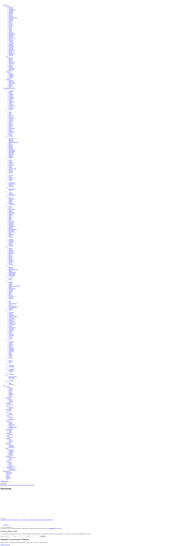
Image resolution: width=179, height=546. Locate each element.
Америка (8, 79)
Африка (8, 71)
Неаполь (11, 268)
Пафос (10, 284)
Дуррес (10, 400)
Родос (10, 304)
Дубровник (11, 457)
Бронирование (6, 471)
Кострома (11, 226)
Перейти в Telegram (5, 544)
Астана (10, 107)
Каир (10, 207)
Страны (5, 5)
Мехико (11, 255)
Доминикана (12, 83)
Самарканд (11, 315)
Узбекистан (11, 68)
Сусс (10, 418)
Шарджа (11, 414)
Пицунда (11, 289)
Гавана (10, 160)
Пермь (10, 287)
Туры (4, 385)
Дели (10, 176)
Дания (10, 23)
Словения (11, 44)
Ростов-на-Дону (13, 306)
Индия (10, 60)
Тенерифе (11, 349)
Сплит (10, 459)
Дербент (11, 177)
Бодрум (11, 391)
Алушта (11, 100)
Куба (10, 84)
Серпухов (11, 325)
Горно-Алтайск (12, 168)
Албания (11, 11)
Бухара (10, 134)
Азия (7, 56)
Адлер (10, 93)
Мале (10, 410)
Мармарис (11, 250)
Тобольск (11, 351)
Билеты (8, 476)
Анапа (10, 103)
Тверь (10, 346)
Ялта (10, 383)
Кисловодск (12, 221)
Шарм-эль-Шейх (13, 376)
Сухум (10, 338)
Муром (10, 262)
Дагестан (11, 175)
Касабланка (11, 446)
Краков (10, 228)
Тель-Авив (11, 347)
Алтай (10, 99)
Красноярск (12, 231)
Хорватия (11, 49)
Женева (11, 190)
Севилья (11, 322)
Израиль (11, 59)
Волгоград (11, 153)
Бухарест (11, 136)
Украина (11, 45)
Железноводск (12, 189)
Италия (10, 26)
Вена (10, 143)
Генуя (10, 166)
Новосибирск (12, 273)
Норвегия (11, 35)
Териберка (11, 350)
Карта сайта (6, 524)
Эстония (11, 55)
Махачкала (11, 253)
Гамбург (11, 162)
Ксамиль (11, 401)
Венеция (11, 144)
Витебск (11, 148)
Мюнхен (11, 264)
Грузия (10, 22)
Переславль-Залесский (14, 286)
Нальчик (11, 267)
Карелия (11, 214)
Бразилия (11, 80)
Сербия (10, 41)
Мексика (11, 85)
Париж (10, 283)
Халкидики (11, 466)
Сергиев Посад (12, 323)
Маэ (10, 254)
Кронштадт (11, 234)
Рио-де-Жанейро (13, 303)
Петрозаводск (12, 288)
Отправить (43, 536)
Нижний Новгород (13, 269)
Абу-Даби (11, 90)
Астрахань (11, 108)
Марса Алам (12, 424)
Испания (11, 25)
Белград (11, 122)
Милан (10, 257)
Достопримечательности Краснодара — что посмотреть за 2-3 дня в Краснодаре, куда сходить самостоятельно (27, 519)
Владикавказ (12, 151)
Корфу (10, 462)
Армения (11, 12)
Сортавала (11, 330)
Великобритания (13, 17)
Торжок (11, 355)
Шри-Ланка (12, 69)
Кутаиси (11, 236)
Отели (7, 475)
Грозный (11, 171)
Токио (10, 352)
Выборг (11, 157)
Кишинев (11, 223)
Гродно (10, 170)
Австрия (11, 8)
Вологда (11, 154)
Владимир (11, 152)
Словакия (11, 42)
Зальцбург (11, 194)
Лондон (11, 243)
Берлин (10, 124)
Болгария (11, 16)
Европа (8, 6)
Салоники (11, 312)
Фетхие (11, 396)
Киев (10, 219)
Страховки (8, 477)
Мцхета (11, 263)
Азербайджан (12, 10)
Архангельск (12, 105)
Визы (7, 478)
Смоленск (11, 328)
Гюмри (10, 172)
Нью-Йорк (11, 275)
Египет (10, 73)
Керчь (10, 216)
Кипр (10, 27)
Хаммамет (11, 419)
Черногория (12, 50)
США (10, 86)
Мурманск (11, 260)
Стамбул (11, 333)
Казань (10, 206)
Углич (10, 360)
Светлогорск (12, 318)
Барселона (11, 115)
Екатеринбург (12, 183)
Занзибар (11, 434)
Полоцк (11, 291)
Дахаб (10, 422)
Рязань (10, 309)
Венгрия (11, 18)
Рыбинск (11, 308)
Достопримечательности (9, 88)
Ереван (10, 185)
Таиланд (11, 65)
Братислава (11, 128)
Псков (10, 294)
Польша (11, 36)
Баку (10, 113)
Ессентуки (11, 186)
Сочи (10, 332)
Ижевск (11, 200)
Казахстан (11, 61)
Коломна (11, 224)
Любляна (11, 245)
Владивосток (12, 149)
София (10, 331)
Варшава (11, 141)
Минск (10, 258)
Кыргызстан (12, 62)
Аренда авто (9, 472)
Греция (10, 21)
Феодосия (11, 365)
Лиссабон (11, 241)
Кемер (10, 215)
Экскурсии (8, 473)
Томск (10, 354)
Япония (11, 70)
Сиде (10, 326)
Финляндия (11, 46)
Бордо (10, 127)
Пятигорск (11, 298)
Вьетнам (11, 57)
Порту (10, 292)
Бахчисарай (11, 118)
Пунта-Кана (12, 296)
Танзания (11, 76)
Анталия (11, 104)
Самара (10, 313)
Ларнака (11, 239)
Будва (10, 133)
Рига (10, 301)
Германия (11, 20)
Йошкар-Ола (12, 204)
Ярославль (11, 384)
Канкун (11, 211)
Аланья (10, 95)
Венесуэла (11, 81)
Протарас (11, 454)
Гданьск (11, 163)
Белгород (11, 120)
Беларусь (11, 13)
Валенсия (11, 138)
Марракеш (11, 447)
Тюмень (11, 357)
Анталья (11, 389)
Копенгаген (12, 225)
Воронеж (11, 156)
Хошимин (11, 370)
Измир (10, 201)
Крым (10, 28)
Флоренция (11, 366)
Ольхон (11, 278)
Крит (10, 233)
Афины (10, 109)
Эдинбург (11, 380)
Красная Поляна (13, 229)
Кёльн (10, 217)
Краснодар (11, 230)
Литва (10, 31)
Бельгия (11, 15)
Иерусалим (11, 199)
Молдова (11, 32)
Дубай (10, 180)
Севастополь (12, 321)
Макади (11, 423)
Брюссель (11, 131)
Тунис (10, 78)
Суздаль (11, 337)
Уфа (10, 362)
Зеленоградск (12, 195)
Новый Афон (12, 274)
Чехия (10, 51)
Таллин (11, 342)
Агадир (11, 444)
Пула (10, 458)
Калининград (12, 209)
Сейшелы (11, 75)
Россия (10, 39)
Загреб (10, 192)
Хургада (11, 371)
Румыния (11, 40)
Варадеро (11, 139)
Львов (10, 244)
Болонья (11, 126)
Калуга (10, 210)
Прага (10, 293)
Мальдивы (8, 409)
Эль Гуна (11, 428)
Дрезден (11, 178)
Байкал (10, 112)
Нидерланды (12, 34)
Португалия (12, 37)
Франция (11, 47)
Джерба (11, 417)
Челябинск (11, 374)
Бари (10, 114)
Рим (10, 302)
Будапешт (11, 132)
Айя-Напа (11, 94)
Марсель (11, 252)
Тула (10, 356)
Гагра (10, 161)
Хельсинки (11, 369)
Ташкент (11, 344)
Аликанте (11, 97)
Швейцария (12, 52)
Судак (10, 336)
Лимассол (11, 240)
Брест (10, 129)
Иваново (11, 197)
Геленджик (11, 165)
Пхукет (10, 297)
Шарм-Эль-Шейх (13, 427)
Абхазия (11, 7)
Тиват (10, 432)
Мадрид (11, 248)
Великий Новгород (13, 142)
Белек (10, 123)
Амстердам (11, 102)
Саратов (11, 317)
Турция (10, 66)
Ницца (10, 270)
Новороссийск (12, 272)
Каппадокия (12, 212)
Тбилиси (11, 345)
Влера (10, 399)
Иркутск (11, 202)
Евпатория (11, 182)
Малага (10, 249)
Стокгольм (11, 335)
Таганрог (11, 341)
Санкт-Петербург (13, 316)
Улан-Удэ (11, 361)
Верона (10, 146)
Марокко (11, 74)
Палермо (11, 282)
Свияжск (11, 320)
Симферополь (12, 327)
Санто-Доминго (13, 470)
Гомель (10, 167)
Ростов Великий (13, 307)
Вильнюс (11, 147)
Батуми (10, 117)
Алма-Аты (11, 98)
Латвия (10, 30)
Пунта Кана (12, 468)
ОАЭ (10, 64)
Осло (10, 279)
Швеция (11, 54)
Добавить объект (5, 481)
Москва (11, 259)
